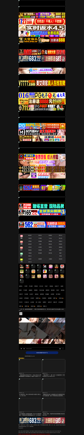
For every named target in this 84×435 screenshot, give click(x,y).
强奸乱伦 (40, 235)
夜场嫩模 (47, 294)
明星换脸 (40, 250)
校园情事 (40, 258)
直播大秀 (55, 302)
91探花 (40, 244)
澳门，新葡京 (38, 302)
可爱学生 (50, 247)
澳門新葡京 (26, 298)
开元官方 (21, 302)
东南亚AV (60, 241)
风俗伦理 (60, 258)
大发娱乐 (21, 298)
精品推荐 (29, 235)
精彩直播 (52, 290)
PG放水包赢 (41, 290)
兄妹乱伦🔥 (33, 306)
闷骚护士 (60, 250)
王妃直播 (26, 294)
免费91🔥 (21, 306)
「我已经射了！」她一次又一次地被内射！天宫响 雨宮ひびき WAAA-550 (54, 375)
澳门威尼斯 (61, 302)
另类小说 (29, 261)
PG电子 (46, 286)
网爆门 (60, 253)
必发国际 (52, 294)
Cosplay (50, 238)
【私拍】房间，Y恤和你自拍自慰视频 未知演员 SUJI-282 (54, 414)
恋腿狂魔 (60, 247)
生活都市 (29, 258)
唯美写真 (50, 253)
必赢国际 (30, 290)
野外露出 (60, 244)
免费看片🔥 (38, 298)
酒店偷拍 (62, 290)
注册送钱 (51, 286)
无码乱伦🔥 (61, 298)
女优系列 (40, 247)
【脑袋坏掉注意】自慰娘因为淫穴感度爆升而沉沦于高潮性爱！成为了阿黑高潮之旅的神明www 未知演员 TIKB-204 (54, 396)
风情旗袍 (29, 250)
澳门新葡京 (58, 294)
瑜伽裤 (50, 250)
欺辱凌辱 (29, 244)
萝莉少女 (60, 235)
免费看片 (44, 302)
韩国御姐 (40, 241)
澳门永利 (41, 286)
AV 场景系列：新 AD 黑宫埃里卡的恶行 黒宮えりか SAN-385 (30, 395)
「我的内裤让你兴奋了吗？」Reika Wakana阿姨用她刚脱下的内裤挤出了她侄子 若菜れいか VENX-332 (30, 376)
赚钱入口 (45, 306)
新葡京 (20, 290)
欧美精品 (50, 235)
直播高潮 (47, 290)
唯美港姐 (50, 241)
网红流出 (50, 244)
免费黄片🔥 (39, 306)
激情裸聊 (50, 298)
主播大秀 (21, 294)
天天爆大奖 (26, 302)
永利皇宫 (32, 298)
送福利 (62, 286)
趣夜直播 (42, 294)
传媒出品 (29, 255)
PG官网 (25, 286)
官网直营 (36, 286)
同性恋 (60, 255)
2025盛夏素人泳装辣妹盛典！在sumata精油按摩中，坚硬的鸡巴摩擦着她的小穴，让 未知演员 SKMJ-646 (30, 415)
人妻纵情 (50, 258)
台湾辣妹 (29, 241)
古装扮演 (29, 247)
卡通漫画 (29, 253)
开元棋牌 (31, 286)
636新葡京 (44, 298)
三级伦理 (29, 238)
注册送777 (57, 286)
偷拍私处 (36, 294)
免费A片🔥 (27, 306)
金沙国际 (32, 302)
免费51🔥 (55, 298)
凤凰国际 (36, 290)
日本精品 (40, 238)
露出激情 (40, 253)
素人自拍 (60, 238)
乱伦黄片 (31, 294)
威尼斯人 (21, 286)
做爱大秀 (50, 302)
